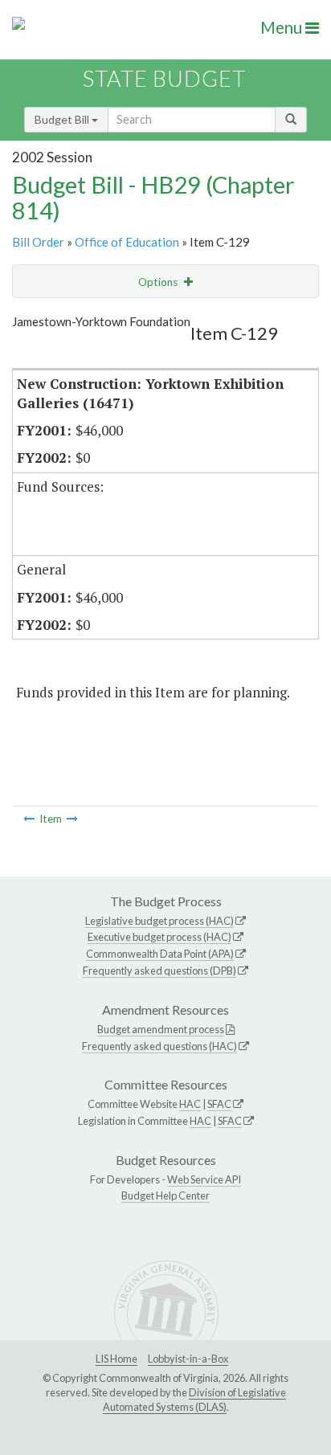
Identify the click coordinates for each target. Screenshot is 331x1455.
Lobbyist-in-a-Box (188, 1358)
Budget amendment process (160, 1029)
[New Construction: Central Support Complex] (72, 818)
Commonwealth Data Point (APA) (160, 953)
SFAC (219, 1103)
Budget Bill (63, 119)
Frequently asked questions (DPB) (159, 970)
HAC (190, 1103)
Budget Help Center (165, 1195)
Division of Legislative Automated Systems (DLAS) (194, 1399)
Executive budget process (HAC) (159, 936)
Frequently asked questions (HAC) (159, 1046)
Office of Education (127, 242)
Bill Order (38, 242)
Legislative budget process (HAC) (159, 920)
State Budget (164, 78)
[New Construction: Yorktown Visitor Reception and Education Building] (29, 818)
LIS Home (116, 1358)
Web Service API (204, 1179)
